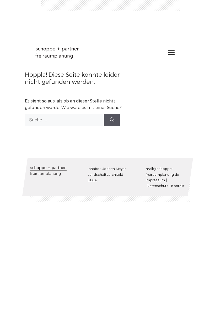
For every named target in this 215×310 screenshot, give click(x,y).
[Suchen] (112, 120)
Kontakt (177, 186)
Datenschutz (157, 186)
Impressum (155, 180)
